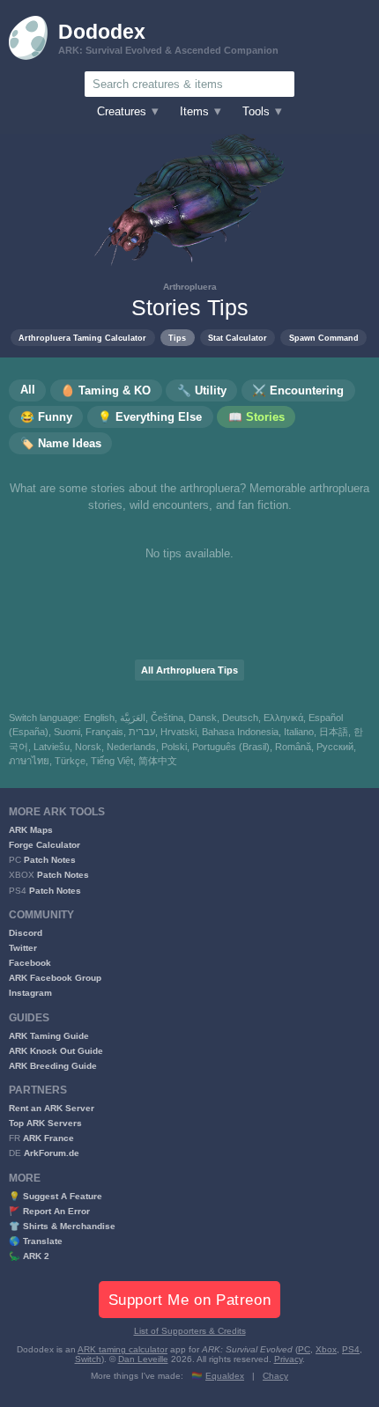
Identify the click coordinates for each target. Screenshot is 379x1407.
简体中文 (157, 760)
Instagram (30, 993)
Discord (25, 933)
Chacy (275, 1376)
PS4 (351, 1349)
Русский (334, 746)
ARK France (48, 1138)
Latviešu (51, 746)
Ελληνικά (283, 717)
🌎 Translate (36, 1241)
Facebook (30, 963)
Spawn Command (324, 338)
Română (293, 746)
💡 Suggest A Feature (55, 1196)
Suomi (67, 731)
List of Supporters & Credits (190, 1331)
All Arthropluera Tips (189, 670)
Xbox (326, 1349)
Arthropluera (190, 286)
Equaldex (224, 1376)
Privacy (288, 1359)
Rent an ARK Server (51, 1108)
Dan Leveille (143, 1359)
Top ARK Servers (45, 1123)
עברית (142, 731)
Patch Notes (50, 860)
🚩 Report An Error (49, 1211)
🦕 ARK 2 (29, 1256)
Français (104, 731)
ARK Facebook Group (55, 978)
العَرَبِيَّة (132, 717)
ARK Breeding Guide (53, 1066)
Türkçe (70, 760)
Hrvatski (178, 731)
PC (304, 1349)
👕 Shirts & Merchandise (62, 1226)
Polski (174, 746)
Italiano (299, 731)
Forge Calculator (44, 845)
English (99, 717)
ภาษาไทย (29, 760)
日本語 (333, 731)
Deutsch (240, 717)
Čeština (167, 717)
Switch (88, 1359)
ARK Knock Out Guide (56, 1051)
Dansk (203, 717)
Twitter (23, 948)
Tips (177, 338)
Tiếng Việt (112, 760)
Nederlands (131, 746)
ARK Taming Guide (49, 1036)
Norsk (88, 746)
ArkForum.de (51, 1153)
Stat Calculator (237, 338)
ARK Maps (31, 830)
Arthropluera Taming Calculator (82, 338)
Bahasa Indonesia (240, 731)
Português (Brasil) (231, 746)
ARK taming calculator (122, 1349)
